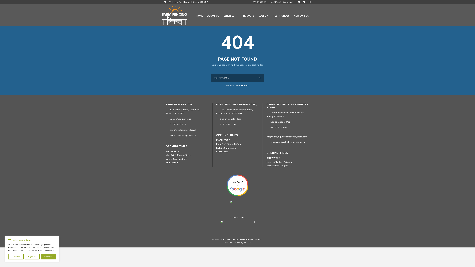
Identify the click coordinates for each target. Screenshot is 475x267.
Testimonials (281, 15)
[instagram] (310, 2)
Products (248, 15)
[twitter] (304, 2)
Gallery (264, 15)
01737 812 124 (260, 2)
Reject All (32, 257)
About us (213, 15)
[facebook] (298, 2)
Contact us (301, 15)
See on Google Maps (180, 118)
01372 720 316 (279, 127)
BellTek (247, 243)
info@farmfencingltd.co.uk (282, 2)
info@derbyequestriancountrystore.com (286, 136)
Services (229, 16)
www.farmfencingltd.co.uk (183, 135)
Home (199, 15)
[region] (32, 249)
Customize (16, 257)
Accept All (48, 257)
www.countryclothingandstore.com (288, 142)
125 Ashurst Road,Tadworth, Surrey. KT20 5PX (188, 2)
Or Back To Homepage (237, 85)
